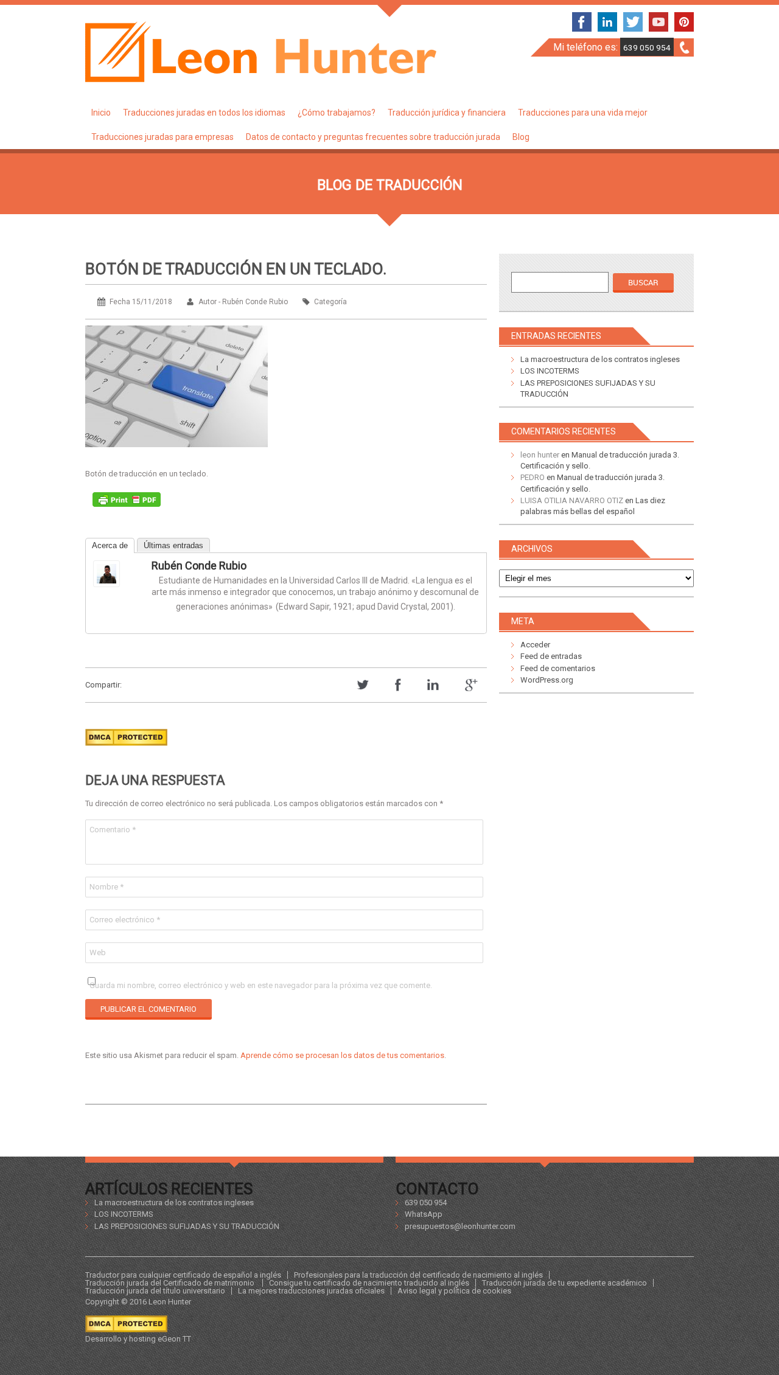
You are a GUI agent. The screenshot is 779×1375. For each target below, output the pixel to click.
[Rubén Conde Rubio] (117, 573)
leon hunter (539, 454)
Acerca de (110, 545)
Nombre (106, 886)
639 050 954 (647, 47)
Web (97, 952)
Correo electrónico (124, 919)
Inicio (101, 112)
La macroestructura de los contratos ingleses (600, 359)
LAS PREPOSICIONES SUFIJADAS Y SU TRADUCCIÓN (186, 1226)
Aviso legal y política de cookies (454, 1290)
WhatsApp (423, 1214)
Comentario (112, 829)
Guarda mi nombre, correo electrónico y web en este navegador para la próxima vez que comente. (260, 985)
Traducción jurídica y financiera (447, 112)
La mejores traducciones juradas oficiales (311, 1290)
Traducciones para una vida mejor (583, 112)
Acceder (535, 644)
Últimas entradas (173, 545)
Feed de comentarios (557, 668)
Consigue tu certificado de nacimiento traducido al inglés (369, 1282)
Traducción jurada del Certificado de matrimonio (170, 1282)
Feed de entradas (551, 656)
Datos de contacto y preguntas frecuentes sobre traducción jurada (373, 137)
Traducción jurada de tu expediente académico (564, 1282)
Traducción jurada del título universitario (155, 1290)
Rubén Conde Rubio (199, 565)
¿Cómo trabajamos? (337, 112)
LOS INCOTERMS (549, 370)
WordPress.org (546, 679)
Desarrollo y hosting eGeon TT (138, 1338)
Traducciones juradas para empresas (162, 137)
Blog (520, 137)
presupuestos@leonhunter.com (460, 1226)
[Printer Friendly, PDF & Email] (127, 502)
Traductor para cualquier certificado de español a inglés (183, 1274)
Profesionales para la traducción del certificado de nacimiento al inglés (418, 1274)
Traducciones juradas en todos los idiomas (204, 112)
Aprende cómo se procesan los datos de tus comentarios (342, 1055)
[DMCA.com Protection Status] (126, 749)
